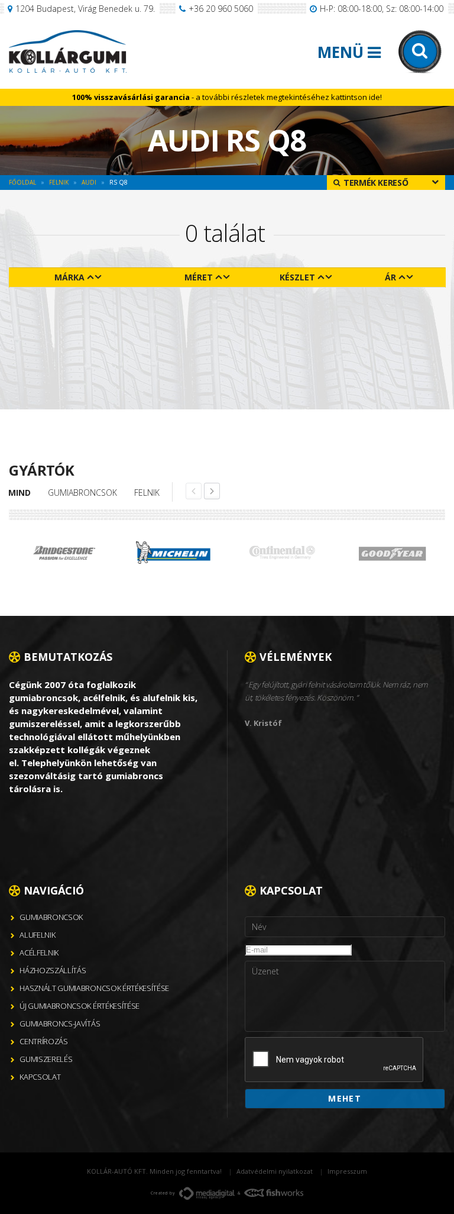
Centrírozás (43, 1041)
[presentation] (334, 1060)
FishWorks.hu (273, 1193)
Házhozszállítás (53, 970)
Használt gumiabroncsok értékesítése (94, 988)
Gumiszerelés (46, 1059)
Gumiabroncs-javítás (60, 1023)
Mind (19, 492)
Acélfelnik (39, 952)
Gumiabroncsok (82, 492)
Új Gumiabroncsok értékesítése (80, 1005)
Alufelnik (37, 934)
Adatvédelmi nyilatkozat (274, 1171)
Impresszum (347, 1171)
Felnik (147, 492)
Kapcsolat (40, 1076)
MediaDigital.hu (207, 1193)
